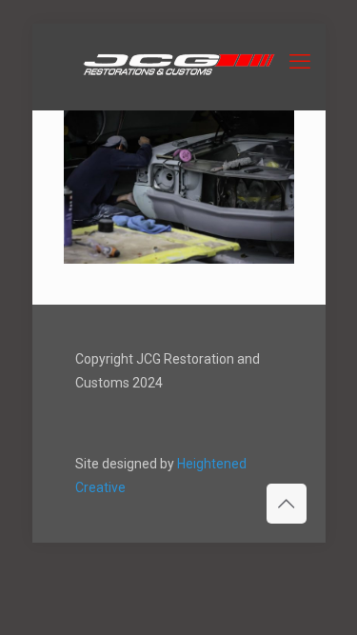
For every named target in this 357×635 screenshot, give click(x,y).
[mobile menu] (300, 62)
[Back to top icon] (287, 504)
